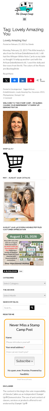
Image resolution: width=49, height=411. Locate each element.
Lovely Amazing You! (15, 40)
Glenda (31, 44)
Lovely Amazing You (23, 92)
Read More (8, 73)
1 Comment (7, 98)
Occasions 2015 (38, 92)
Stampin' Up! (19, 95)
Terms (23, 379)
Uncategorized (16, 89)
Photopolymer (8, 95)
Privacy (29, 379)
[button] (24, 19)
